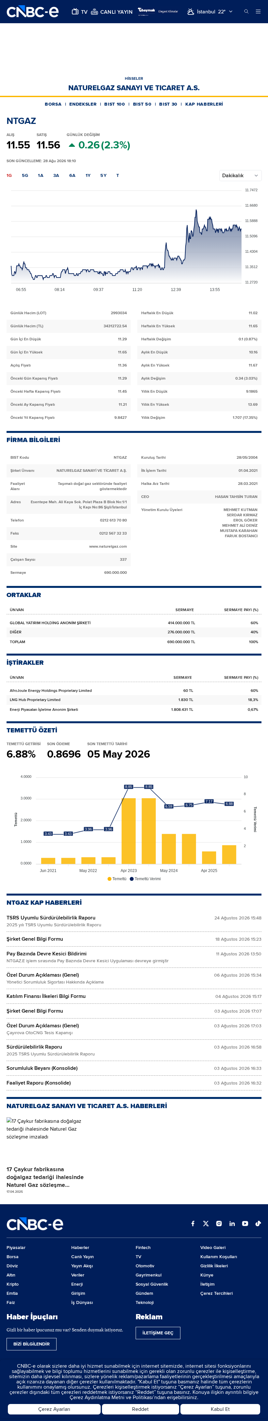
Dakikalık (232, 175)
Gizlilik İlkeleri (214, 1266)
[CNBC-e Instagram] (219, 1224)
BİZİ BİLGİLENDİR (31, 1344)
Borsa (13, 1256)
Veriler (77, 1275)
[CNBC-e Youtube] (245, 1224)
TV (138, 1256)
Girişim (78, 1293)
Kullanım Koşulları (218, 1256)
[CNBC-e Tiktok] (258, 1224)
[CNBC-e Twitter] (206, 1224)
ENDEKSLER (82, 104)
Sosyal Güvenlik (152, 1284)
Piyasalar (16, 1247)
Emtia (12, 1293)
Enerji (77, 1284)
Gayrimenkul (148, 1275)
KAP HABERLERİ (204, 104)
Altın (11, 1275)
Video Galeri (213, 1247)
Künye (206, 1275)
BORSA (53, 104)
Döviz (12, 1266)
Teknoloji (145, 1302)
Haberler (80, 1247)
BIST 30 (168, 104)
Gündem (144, 1293)
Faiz (11, 1302)
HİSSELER (134, 78)
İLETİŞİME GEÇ (158, 1333)
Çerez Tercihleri (216, 1293)
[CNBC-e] (33, 11)
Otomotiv (145, 1266)
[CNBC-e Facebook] (193, 1224)
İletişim (207, 1284)
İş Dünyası (82, 1302)
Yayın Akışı (82, 1266)
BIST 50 (142, 104)
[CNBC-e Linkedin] (232, 1224)
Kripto (13, 1284)
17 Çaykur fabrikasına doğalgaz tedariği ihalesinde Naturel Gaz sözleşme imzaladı (45, 1177)
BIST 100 (114, 104)
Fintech (143, 1247)
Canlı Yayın (82, 1256)
